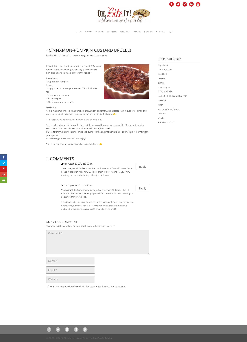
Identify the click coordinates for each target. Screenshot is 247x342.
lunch (160, 104)
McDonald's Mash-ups (168, 109)
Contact (160, 32)
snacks (161, 118)
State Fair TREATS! (166, 122)
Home (78, 32)
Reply (142, 167)
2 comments (101, 55)
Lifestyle (111, 32)
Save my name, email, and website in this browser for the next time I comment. (88, 286)
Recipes (99, 32)
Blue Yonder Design (102, 338)
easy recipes (87, 55)
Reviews (148, 32)
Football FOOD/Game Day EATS (172, 96)
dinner (161, 82)
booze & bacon (165, 69)
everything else (165, 91)
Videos (137, 32)
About (88, 32)
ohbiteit (53, 55)
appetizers (163, 65)
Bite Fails (125, 32)
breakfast (162, 74)
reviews (161, 113)
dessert (76, 55)
